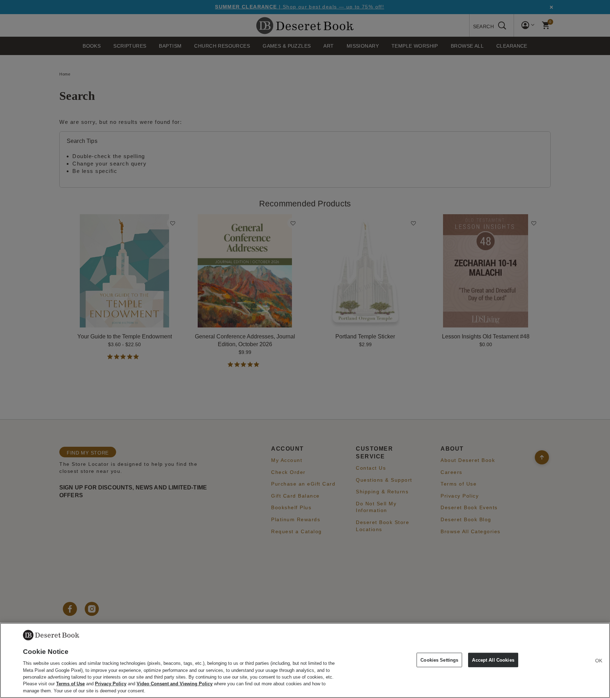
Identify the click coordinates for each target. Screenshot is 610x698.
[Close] (598, 660)
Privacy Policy (110, 684)
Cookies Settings (439, 659)
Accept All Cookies (493, 659)
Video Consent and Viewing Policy (175, 684)
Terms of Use (70, 684)
